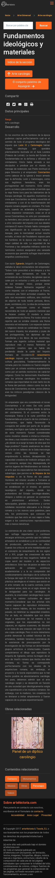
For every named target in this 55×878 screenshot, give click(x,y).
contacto (38, 811)
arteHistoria (28, 828)
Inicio (7, 15)
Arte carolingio (45, 15)
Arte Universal (24, 15)
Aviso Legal (32, 815)
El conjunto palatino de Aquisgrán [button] (27, 84)
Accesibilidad (17, 815)
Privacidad (46, 815)
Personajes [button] (38, 786)
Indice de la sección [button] (19, 62)
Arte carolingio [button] (21, 73)
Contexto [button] (12, 779)
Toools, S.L (41, 828)
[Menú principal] (51, 3)
